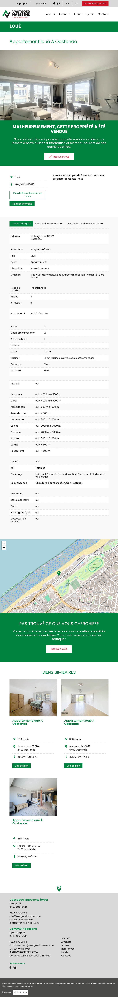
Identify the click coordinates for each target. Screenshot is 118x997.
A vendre (64, 14)
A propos (22, 3)
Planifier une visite (22, 203)
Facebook (54, 3)
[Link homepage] (16, 14)
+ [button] (4, 543)
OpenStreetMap (103, 612)
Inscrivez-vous (59, 649)
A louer (78, 14)
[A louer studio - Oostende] (33, 697)
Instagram (58, 3)
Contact (103, 14)
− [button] (4, 547)
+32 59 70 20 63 (18, 912)
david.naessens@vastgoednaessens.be (31, 945)
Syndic (90, 14)
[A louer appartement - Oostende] (85, 697)
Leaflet (85, 612)
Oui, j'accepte (20, 992)
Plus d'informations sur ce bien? (27, 194)
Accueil (50, 14)
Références (67, 948)
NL (76, 3)
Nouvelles (41, 3)
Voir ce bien (21, 765)
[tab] (21, 223)
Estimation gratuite (95, 3)
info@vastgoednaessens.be (25, 916)
